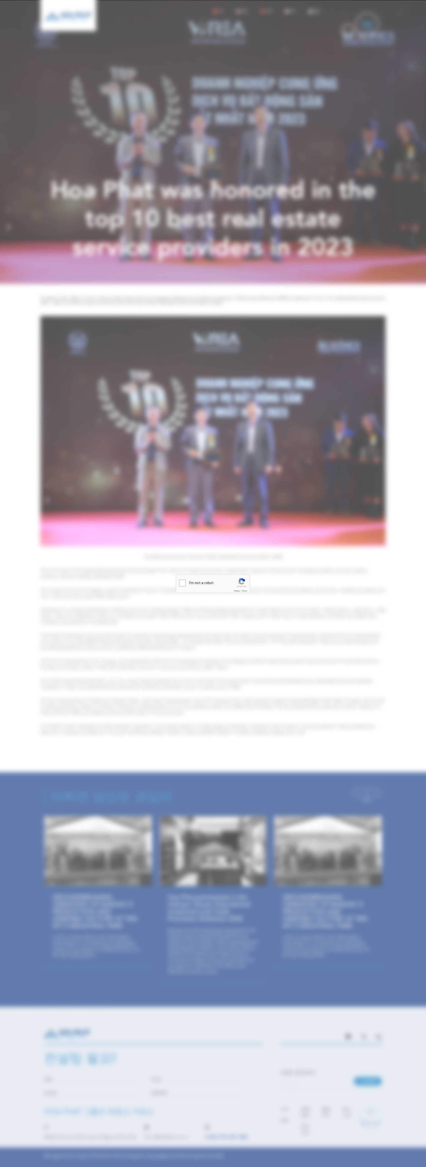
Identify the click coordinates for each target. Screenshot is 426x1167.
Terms (244, 591)
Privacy (237, 591)
